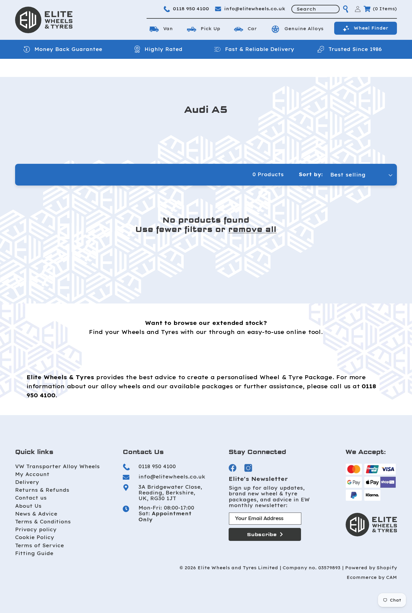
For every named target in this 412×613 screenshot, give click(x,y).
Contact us (31, 498)
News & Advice (36, 514)
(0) (385, 8)
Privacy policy (36, 529)
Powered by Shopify (371, 567)
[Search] (346, 9)
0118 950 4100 (191, 8)
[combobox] (315, 9)
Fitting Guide (34, 553)
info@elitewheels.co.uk (254, 8)
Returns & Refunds (42, 490)
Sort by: (311, 174)
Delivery (27, 482)
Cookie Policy (34, 537)
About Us (28, 506)
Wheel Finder (371, 28)
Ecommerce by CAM (372, 577)
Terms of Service (39, 545)
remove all (252, 229)
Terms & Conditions (43, 522)
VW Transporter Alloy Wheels (57, 466)
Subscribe (262, 534)
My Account (32, 474)
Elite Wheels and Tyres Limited (238, 567)
